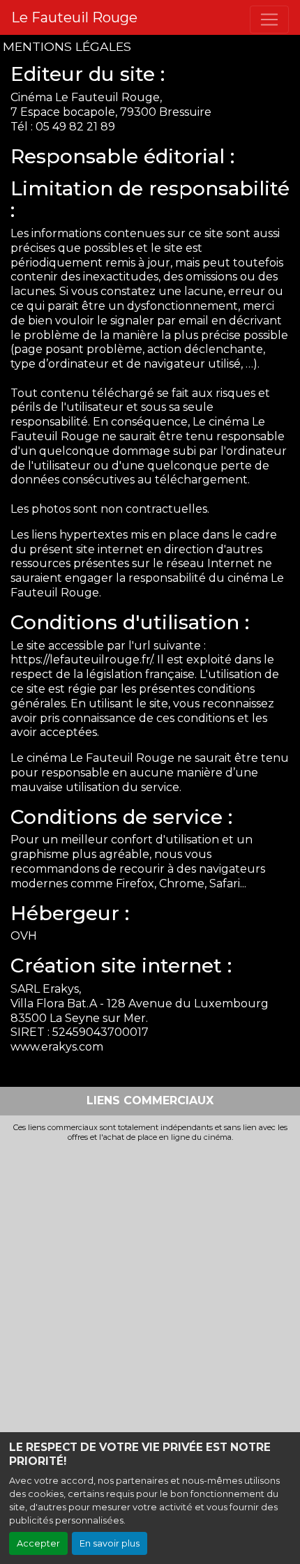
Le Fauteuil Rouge (74, 17)
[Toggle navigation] (269, 19)
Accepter (38, 1543)
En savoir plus (110, 1543)
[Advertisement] (150, 1299)
